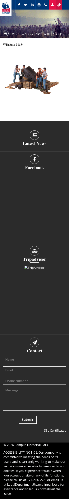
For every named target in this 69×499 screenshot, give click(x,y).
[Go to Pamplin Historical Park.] (6, 33)
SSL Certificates (55, 430)
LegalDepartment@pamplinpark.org (33, 484)
